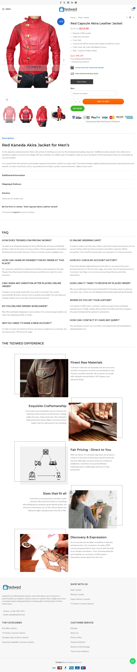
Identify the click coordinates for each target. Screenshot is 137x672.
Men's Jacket (83, 17)
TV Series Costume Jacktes (82, 603)
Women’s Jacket (77, 594)
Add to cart (103, 101)
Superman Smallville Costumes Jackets (18, 642)
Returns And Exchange (80, 647)
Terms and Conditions (80, 651)
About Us (75, 633)
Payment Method (78, 642)
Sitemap (74, 628)
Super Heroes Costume (80, 599)
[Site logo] (68, 9)
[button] (4, 60)
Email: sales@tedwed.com (14, 614)
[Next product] (133, 17)
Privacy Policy (76, 637)
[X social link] (64, 3)
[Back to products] (130, 17)
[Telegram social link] (76, 3)
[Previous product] (127, 17)
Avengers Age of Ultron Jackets (15, 637)
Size (72, 88)
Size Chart (81, 81)
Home (73, 17)
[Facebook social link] (60, 3)
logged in (16, 212)
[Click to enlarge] (7, 100)
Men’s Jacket (76, 590)
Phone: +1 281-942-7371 (13, 611)
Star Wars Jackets (9, 628)
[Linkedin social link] (72, 3)
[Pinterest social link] (68, 3)
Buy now (77, 108)
